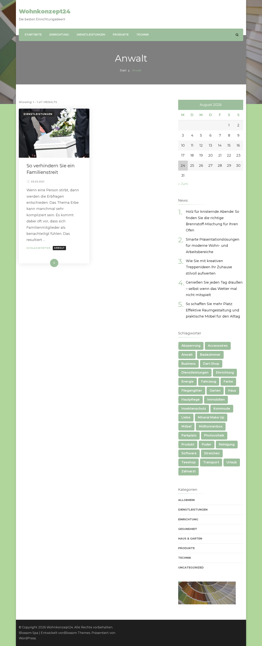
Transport (211, 462)
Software (189, 453)
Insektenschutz (193, 408)
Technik (142, 34)
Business (188, 363)
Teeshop (188, 462)
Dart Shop (211, 363)
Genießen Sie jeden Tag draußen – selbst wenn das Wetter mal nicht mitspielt (214, 288)
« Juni (183, 184)
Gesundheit (187, 529)
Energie (187, 381)
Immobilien (216, 399)
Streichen (212, 453)
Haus (232, 390)
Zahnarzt (188, 471)
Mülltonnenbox (210, 426)
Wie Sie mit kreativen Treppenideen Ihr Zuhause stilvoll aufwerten (209, 267)
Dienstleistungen (91, 34)
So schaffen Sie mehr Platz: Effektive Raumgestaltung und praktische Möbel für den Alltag (213, 310)
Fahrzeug (208, 381)
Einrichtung (59, 34)
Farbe (228, 381)
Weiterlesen (47, 263)
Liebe (185, 417)
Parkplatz (189, 435)
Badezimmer (210, 354)
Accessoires (218, 345)
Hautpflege (190, 399)
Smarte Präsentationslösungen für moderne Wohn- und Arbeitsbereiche (212, 245)
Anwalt (59, 248)
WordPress (27, 638)
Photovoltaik (214, 435)
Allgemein (186, 500)
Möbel (186, 426)
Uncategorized (191, 567)
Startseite (33, 34)
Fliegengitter (191, 390)
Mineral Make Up (211, 417)
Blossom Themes (77, 633)
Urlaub (232, 462)
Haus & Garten (190, 538)
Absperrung (190, 345)
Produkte (121, 34)
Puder (206, 444)
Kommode (221, 408)
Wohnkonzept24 (44, 11)
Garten (215, 390)
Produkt (187, 444)
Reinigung (227, 444)
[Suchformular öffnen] (237, 35)
